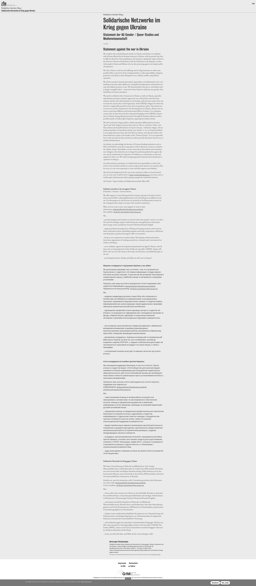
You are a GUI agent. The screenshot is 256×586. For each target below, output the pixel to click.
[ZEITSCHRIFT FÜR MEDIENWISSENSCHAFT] (9, 3)
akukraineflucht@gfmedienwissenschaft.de (128, 209)
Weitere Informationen (86, 581)
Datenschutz (133, 563)
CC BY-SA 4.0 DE (155, 554)
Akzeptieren (215, 583)
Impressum (122, 563)
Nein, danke (225, 583)
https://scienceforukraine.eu (139, 175)
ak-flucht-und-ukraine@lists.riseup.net (127, 212)
